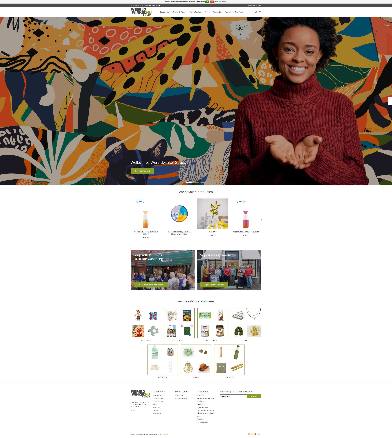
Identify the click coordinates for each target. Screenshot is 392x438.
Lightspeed (165, 434)
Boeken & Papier (179, 340)
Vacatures (200, 419)
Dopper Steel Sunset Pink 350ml (246, 232)
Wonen (196, 377)
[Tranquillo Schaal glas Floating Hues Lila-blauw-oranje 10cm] (179, 213)
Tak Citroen (213, 232)
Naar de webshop (142, 171)
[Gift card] (255, 434)
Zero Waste (229, 377)
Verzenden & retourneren (206, 410)
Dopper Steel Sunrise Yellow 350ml (146, 233)
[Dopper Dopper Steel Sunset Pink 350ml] (246, 213)
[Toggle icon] (255, 12)
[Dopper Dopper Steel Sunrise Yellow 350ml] (146, 213)
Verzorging (162, 377)
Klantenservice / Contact (205, 413)
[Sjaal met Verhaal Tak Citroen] (212, 213)
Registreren (179, 395)
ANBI (199, 416)
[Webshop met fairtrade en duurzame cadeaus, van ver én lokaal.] (141, 12)
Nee (212, 1)
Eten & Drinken (212, 340)
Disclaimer (200, 401)
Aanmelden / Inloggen (254, 5)
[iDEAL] (252, 434)
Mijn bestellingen (181, 398)
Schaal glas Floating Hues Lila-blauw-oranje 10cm (179, 233)
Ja (207, 1)
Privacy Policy (202, 404)
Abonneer (254, 396)
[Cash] (249, 434)
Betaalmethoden (203, 407)
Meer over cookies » (221, 1)
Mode (246, 340)
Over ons (200, 395)
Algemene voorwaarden (205, 398)
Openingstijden (202, 422)
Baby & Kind (146, 340)
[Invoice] (259, 434)
